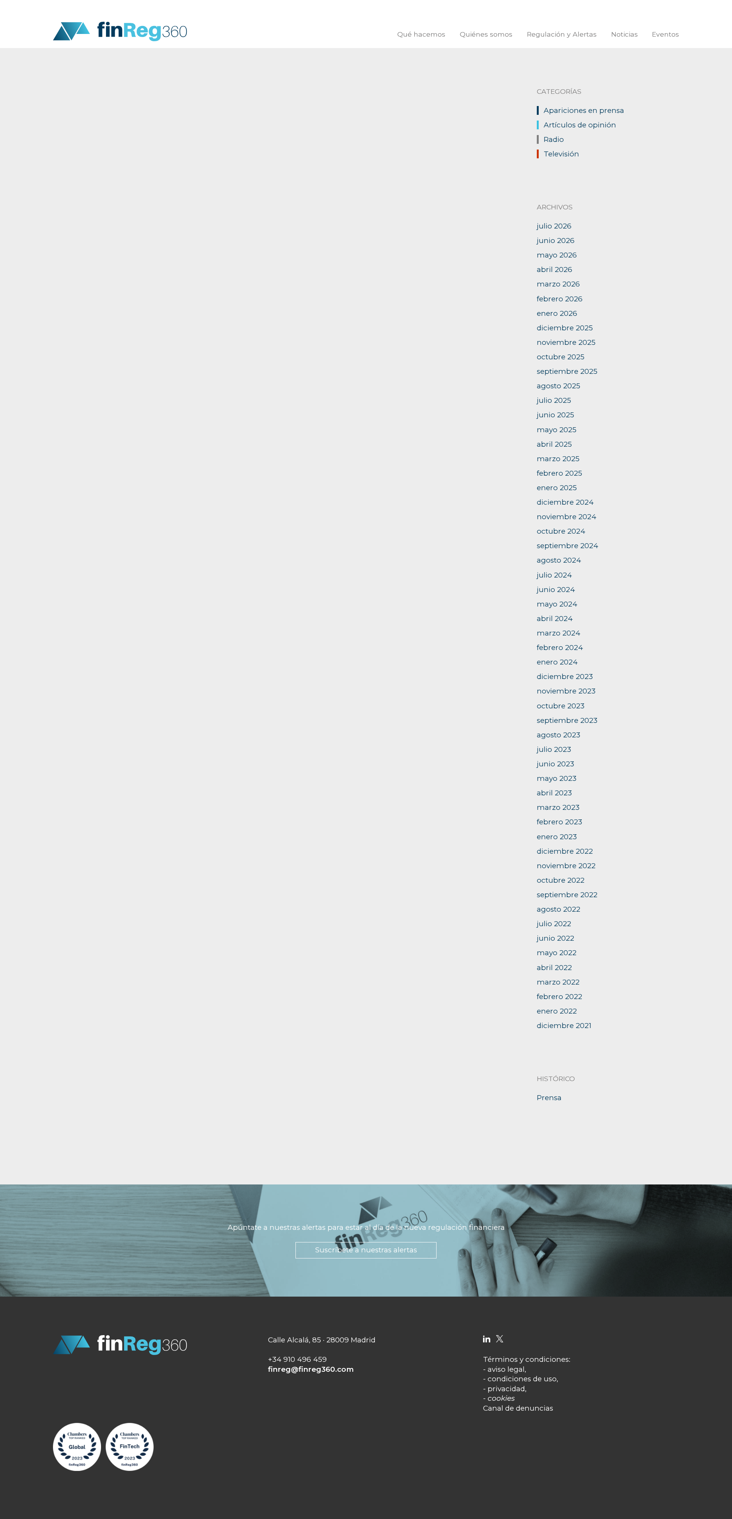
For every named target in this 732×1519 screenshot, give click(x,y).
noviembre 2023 (566, 691)
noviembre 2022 (566, 865)
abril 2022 (554, 967)
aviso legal (506, 1369)
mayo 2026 (557, 255)
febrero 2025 (559, 473)
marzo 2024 (558, 633)
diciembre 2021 (564, 1025)
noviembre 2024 (566, 516)
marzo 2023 (558, 807)
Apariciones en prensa (584, 110)
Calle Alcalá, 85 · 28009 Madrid (322, 1340)
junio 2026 (556, 240)
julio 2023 (554, 749)
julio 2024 (554, 575)
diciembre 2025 (565, 327)
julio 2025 (554, 400)
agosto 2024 (559, 560)
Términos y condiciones (526, 1359)
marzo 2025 (558, 458)
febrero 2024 (560, 647)
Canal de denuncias (518, 1408)
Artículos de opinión (580, 125)
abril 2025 (554, 444)
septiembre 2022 (567, 894)
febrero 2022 (559, 996)
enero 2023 (557, 836)
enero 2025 (557, 487)
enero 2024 (557, 662)
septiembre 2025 (567, 371)
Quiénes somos (486, 34)
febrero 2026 (560, 298)
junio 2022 (555, 938)
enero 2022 (557, 1011)
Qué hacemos (421, 34)
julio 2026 (554, 226)
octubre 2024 (561, 531)
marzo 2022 (558, 982)
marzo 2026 (558, 284)
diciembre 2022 (565, 851)
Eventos (665, 34)
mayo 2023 (556, 778)
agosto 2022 (558, 909)
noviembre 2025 (566, 342)
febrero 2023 (559, 821)
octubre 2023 (560, 706)
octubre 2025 (560, 356)
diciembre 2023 (565, 676)
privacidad (506, 1388)
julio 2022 (554, 923)
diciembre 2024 (565, 502)
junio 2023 (555, 764)
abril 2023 (554, 792)
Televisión (561, 154)
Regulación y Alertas (562, 34)
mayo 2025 (556, 429)
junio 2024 (556, 589)
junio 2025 (555, 414)
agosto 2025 (558, 385)
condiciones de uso (522, 1378)
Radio (554, 139)
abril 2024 (555, 618)
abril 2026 (554, 269)
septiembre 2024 (567, 545)
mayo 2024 (557, 604)
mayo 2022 (556, 952)
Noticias (624, 34)
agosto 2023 (558, 735)
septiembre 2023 (567, 720)
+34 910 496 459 (297, 1359)
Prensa (549, 1097)
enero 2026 (557, 313)
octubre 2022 (560, 880)
